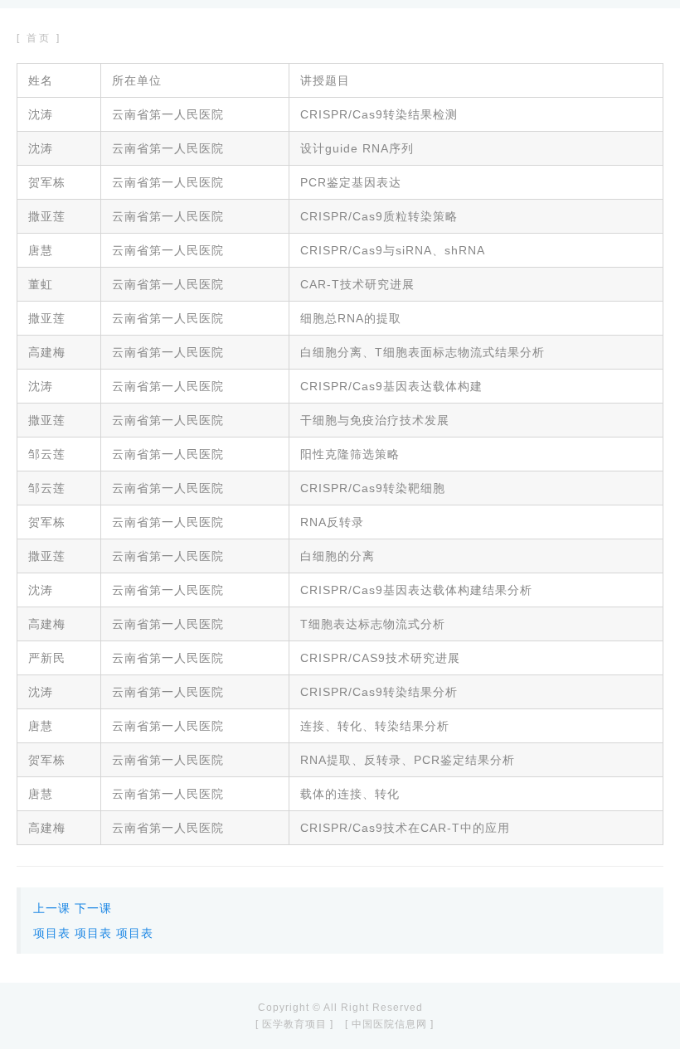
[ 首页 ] (39, 38)
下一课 (93, 908)
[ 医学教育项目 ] (294, 1024)
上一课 (51, 908)
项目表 (51, 933)
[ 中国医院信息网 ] (389, 1024)
